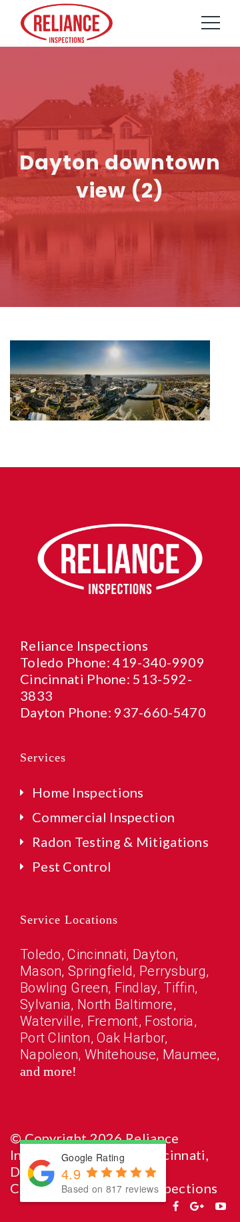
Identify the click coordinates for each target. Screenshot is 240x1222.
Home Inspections (88, 792)
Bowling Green (64, 988)
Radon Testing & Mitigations (120, 842)
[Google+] (197, 1205)
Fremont (113, 1021)
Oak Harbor (131, 1038)
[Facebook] (176, 1205)
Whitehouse (120, 1054)
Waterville (50, 1021)
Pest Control (72, 866)
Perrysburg (172, 971)
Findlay (136, 988)
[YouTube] (220, 1205)
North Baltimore (125, 1004)
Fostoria (169, 1021)
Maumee (190, 1054)
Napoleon (49, 1054)
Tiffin (179, 988)
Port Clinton (55, 1038)
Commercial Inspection (103, 817)
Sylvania (45, 1004)
